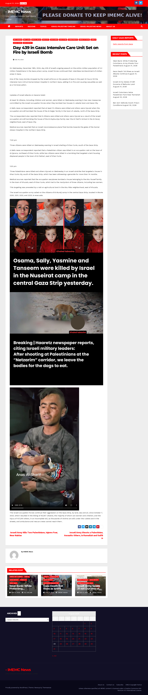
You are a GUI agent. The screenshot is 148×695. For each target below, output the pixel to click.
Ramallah (23, 579)
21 (79, 639)
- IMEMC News (18, 11)
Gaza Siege (54, 39)
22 (85, 639)
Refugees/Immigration (51, 583)
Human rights (72, 39)
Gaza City (46, 39)
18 (61, 639)
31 (54, 649)
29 (85, 644)
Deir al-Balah (36, 39)
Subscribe (119, 685)
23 (92, 639)
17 (54, 639)
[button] (142, 26)
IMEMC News (28, 552)
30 (92, 644)
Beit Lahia (27, 39)
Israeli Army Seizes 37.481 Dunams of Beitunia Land (88, 588)
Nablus (27, 576)
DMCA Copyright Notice (134, 685)
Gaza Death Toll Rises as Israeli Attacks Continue (54, 588)
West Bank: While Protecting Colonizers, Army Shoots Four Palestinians (125, 63)
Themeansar (46, 687)
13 (73, 634)
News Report (27, 42)
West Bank (13, 583)
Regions (31, 26)
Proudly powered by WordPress (16, 687)
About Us (110, 26)
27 (73, 644)
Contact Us (110, 685)
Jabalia (93, 39)
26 (67, 644)
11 (60, 634)
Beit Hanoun (18, 39)
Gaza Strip (63, 39)
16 (91, 634)
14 (79, 634)
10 (54, 634)
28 (79, 644)
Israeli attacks (84, 39)
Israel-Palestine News (90, 26)
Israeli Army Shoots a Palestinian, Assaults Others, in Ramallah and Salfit (83, 534)
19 (67, 639)
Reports (19, 26)
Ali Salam (28, 592)
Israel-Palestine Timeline (63, 26)
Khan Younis (18, 42)
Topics (43, 26)
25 (61, 644)
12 (67, 634)
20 (73, 639)
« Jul (54, 656)
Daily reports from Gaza (123, 44)
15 (85, 634)
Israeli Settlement (16, 576)
